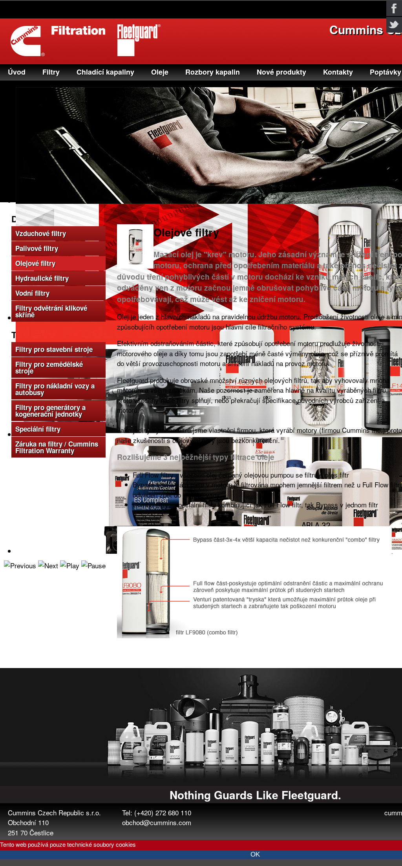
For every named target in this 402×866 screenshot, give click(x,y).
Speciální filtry (37, 429)
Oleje (159, 72)
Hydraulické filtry (42, 278)
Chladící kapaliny (105, 72)
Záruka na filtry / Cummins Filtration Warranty (56, 447)
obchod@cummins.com (156, 822)
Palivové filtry (36, 248)
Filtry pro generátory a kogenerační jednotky (50, 411)
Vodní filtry (32, 293)
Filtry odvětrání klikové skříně (51, 311)
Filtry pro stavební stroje (54, 349)
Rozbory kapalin (212, 72)
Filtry (51, 72)
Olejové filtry (35, 263)
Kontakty (338, 72)
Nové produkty (281, 72)
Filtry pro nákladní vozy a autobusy (55, 389)
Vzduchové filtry (40, 233)
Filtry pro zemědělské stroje (49, 367)
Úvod (17, 72)
